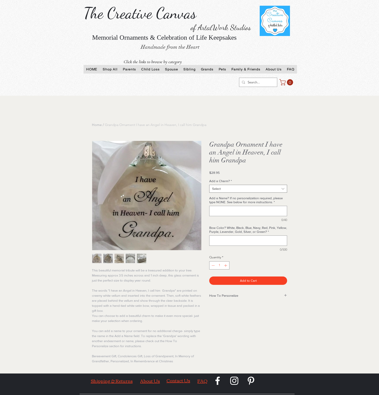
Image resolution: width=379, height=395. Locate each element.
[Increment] (226, 265)
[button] (287, 82)
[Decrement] (212, 265)
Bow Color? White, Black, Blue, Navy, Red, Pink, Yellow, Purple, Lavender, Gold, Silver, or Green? (248, 229)
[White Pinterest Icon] (250, 380)
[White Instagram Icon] (234, 380)
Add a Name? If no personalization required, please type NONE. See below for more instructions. (246, 200)
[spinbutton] (219, 265)
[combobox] (248, 189)
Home (97, 125)
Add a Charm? (220, 181)
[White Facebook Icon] (217, 380)
